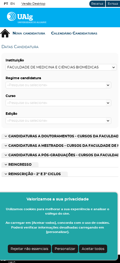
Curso (11, 96)
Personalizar (65, 248)
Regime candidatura (23, 78)
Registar (97, 3)
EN (12, 3)
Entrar (113, 3)
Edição (11, 113)
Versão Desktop (33, 3)
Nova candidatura (29, 33)
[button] (114, 67)
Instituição (15, 60)
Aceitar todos (93, 248)
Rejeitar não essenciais (29, 248)
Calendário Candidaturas (74, 33)
